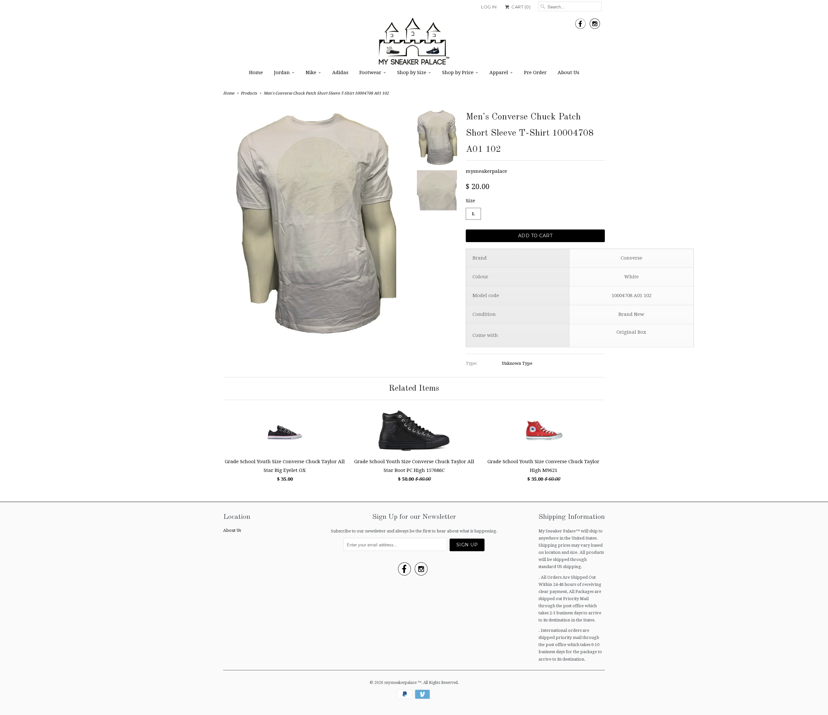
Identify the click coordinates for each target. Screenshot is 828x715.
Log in (488, 6)
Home (256, 72)
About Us (568, 72)
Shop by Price (458, 72)
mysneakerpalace (486, 171)
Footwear (370, 72)
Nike (311, 72)
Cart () (520, 6)
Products (249, 93)
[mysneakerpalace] (414, 43)
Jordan (282, 72)
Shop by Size (411, 72)
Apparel (498, 72)
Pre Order (535, 72)
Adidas (340, 72)
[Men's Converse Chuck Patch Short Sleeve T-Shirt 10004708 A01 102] (315, 200)
